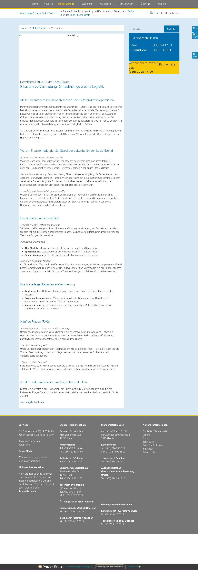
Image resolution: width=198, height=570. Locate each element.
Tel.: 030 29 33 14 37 (70, 491)
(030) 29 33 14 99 (141, 72)
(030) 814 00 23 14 (115, 461)
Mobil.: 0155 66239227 (71, 495)
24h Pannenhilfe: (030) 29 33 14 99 (36, 431)
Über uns (145, 3)
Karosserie (105, 3)
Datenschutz (148, 452)
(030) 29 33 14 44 (162, 50)
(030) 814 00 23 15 (115, 478)
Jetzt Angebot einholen (32, 402)
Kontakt (146, 438)
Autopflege (24, 444)
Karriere (162, 3)
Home (35, 3)
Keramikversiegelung (29, 441)
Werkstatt (87, 3)
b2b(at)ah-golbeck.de (44, 484)
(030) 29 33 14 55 (73, 461)
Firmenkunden (126, 3)
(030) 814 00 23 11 (162, 45)
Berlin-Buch (148, 441)
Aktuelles (48, 3)
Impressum (148, 448)
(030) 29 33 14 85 (73, 478)
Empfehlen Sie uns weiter (155, 431)
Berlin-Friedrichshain (80, 15)
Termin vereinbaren (144, 56)
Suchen (171, 28)
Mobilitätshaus (66, 3)
